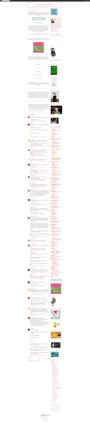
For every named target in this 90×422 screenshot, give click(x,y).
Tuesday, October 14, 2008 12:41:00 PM (38, 136)
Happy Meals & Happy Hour (56, 221)
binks (31, 316)
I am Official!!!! (54, 382)
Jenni (31, 280)
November (54, 366)
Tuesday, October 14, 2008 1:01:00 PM (37, 173)
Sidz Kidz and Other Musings (56, 252)
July (53, 401)
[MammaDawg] (55, 356)
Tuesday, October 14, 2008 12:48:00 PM (38, 167)
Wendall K (53, 248)
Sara (30, 163)
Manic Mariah (54, 209)
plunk (46, 420)
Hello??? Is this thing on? (55, 219)
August (54, 399)
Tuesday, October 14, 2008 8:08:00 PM (37, 304)
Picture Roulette (54, 375)
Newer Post (29, 358)
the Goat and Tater (54, 276)
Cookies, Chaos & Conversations (56, 145)
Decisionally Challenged (55, 196)
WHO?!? (53, 376)
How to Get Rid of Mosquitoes (56, 146)
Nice (52, 155)
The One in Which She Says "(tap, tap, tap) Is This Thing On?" (56, 207)
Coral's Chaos (54, 238)
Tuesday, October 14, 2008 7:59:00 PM (37, 294)
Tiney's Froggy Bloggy (55, 274)
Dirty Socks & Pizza (55, 234)
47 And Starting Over (55, 167)
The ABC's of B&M (55, 371)
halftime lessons (54, 164)
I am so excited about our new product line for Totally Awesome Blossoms (56, 239)
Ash (30, 123)
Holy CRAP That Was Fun (55, 222)
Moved (53, 188)
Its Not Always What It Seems (56, 251)
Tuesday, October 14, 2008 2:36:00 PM (37, 204)
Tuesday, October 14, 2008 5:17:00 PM (37, 266)
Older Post (47, 358)
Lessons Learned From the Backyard (56, 191)
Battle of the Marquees (55, 374)
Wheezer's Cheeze (54, 218)
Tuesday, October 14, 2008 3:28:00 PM (37, 236)
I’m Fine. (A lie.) (54, 152)
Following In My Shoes (33, 203)
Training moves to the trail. (55, 164)
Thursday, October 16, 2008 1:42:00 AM (38, 354)
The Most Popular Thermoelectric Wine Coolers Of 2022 (56, 143)
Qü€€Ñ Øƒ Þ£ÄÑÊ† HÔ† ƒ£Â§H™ (55, 228)
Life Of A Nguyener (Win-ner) (56, 272)
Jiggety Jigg (53, 260)
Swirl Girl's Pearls (54, 206)
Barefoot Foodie (54, 151)
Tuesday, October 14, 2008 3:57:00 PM (37, 250)
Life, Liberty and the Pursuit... (56, 148)
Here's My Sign (54, 378)
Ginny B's (53, 136)
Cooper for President (55, 372)
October (54, 367)
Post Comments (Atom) (35, 360)
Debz (31, 139)
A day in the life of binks (55, 200)
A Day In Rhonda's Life (55, 161)
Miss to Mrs (31, 238)
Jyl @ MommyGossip (33, 216)
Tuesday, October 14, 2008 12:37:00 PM (38, 120)
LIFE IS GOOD (54, 173)
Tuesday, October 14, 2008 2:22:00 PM (37, 196)
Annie (31, 148)
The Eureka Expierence (55, 197)
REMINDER (54, 370)
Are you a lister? (54, 139)
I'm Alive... (53, 210)
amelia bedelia (54, 258)
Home (38, 358)
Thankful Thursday (55, 396)
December (54, 364)
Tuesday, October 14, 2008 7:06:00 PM (37, 285)
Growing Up (54, 392)
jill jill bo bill (45, 4)
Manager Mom (38, 71)
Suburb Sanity (54, 266)
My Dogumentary (54, 224)
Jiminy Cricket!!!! (54, 394)
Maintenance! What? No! (55, 213)
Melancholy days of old (55, 200)
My (38, 74)
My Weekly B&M (54, 395)
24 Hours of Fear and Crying (55, 185)
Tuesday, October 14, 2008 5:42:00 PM (37, 272)
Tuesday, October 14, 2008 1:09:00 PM (37, 180)
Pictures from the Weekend (56, 388)
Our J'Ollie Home (54, 245)
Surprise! (53, 194)
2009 (52, 362)
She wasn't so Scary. (54, 134)
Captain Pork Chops (55, 253)
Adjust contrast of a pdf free (55, 159)
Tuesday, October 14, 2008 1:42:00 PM (37, 186)
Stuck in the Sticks (54, 267)
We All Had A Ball (55, 379)
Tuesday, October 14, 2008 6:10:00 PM (37, 278)
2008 (52, 363)
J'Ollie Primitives (32, 244)
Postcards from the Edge (55, 259)
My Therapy (54, 242)
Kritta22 (31, 115)
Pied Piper (53, 245)
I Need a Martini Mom (55, 133)
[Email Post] (41, 110)
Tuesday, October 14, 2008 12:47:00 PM (38, 155)
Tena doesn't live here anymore (55, 242)
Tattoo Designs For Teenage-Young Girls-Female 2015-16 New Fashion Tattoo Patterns (56, 175)
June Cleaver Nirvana (55, 262)
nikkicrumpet (32, 189)
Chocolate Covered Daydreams (56, 138)
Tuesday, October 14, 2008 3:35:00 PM (37, 241)
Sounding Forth (54, 212)
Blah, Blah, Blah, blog (55, 181)
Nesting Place (54, 129)
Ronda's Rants (32, 175)
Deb (30, 296)
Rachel (31, 198)
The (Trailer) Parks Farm (55, 265)
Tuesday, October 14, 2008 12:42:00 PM (38, 146)
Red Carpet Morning (55, 383)
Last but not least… (54, 225)
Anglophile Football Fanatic (56, 256)
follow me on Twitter (59, 406)
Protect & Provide (54, 187)
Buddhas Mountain (54, 263)
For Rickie (53, 269)
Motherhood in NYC (55, 154)
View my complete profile (55, 31)
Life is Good (53, 216)
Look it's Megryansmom (55, 177)
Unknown (31, 288)
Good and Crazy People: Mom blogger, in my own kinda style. (56, 158)
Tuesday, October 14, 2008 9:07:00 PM (37, 314)
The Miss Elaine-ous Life (55, 270)
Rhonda (31, 328)
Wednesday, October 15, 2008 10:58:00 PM (38, 325)
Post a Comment (30, 357)
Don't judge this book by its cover (56, 231)
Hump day (53, 391)
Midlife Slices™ (54, 255)
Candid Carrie (54, 273)
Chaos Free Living (54, 203)
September (54, 398)
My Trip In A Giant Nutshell (56, 387)
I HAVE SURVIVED (55, 368)
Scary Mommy (54, 170)
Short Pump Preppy (43, 38)
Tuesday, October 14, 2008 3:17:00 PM (37, 214)
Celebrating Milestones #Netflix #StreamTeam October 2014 (56, 179)
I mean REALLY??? (54, 203)
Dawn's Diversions (38, 78)
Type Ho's (53, 390)
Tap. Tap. (53, 149)
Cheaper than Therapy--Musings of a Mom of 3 (56, 184)
